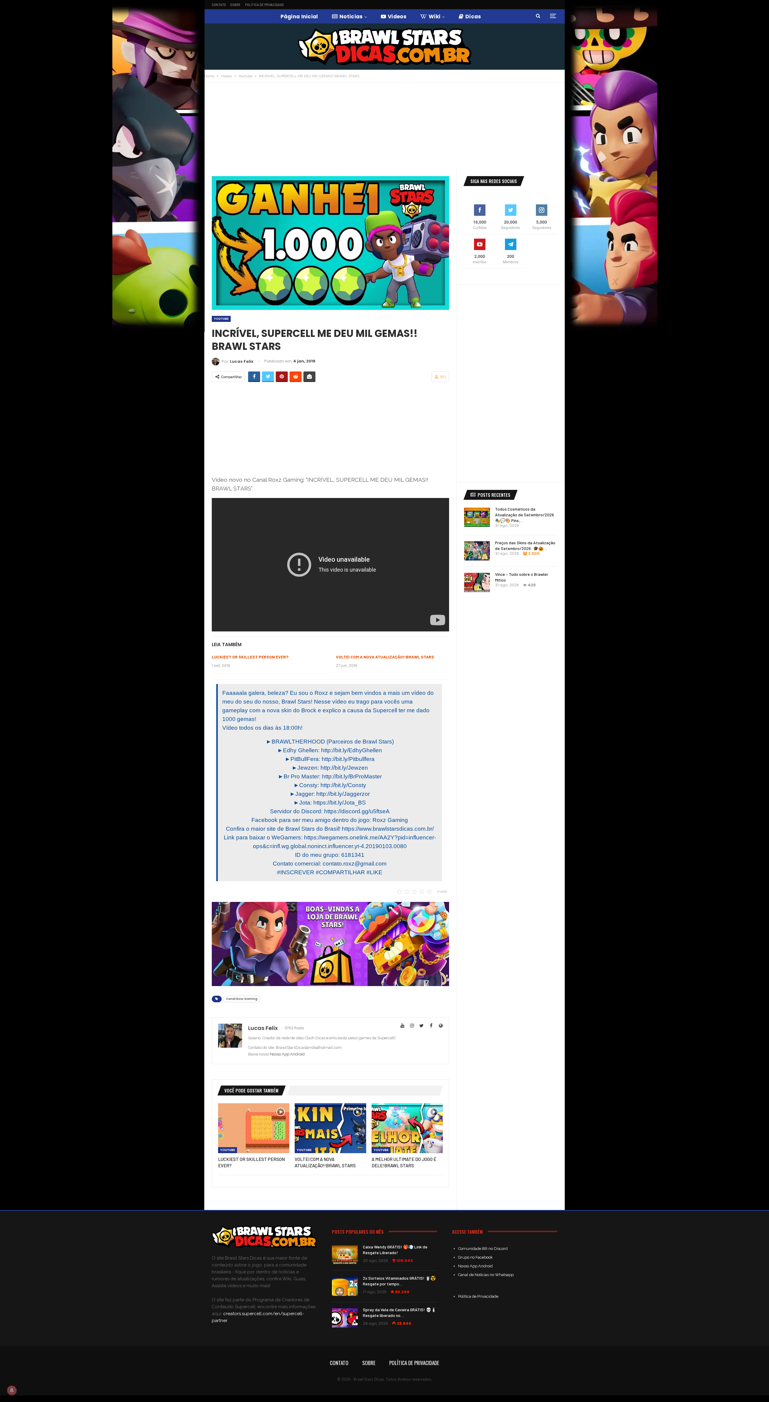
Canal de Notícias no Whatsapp (486, 1274)
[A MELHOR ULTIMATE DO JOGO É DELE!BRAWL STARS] (407, 1128)
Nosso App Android (287, 1054)
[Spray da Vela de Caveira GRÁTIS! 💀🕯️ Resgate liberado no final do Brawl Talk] (345, 1317)
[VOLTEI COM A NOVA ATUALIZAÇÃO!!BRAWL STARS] (330, 1128)
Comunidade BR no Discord (483, 1248)
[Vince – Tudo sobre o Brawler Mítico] (477, 582)
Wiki (434, 16)
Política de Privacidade (264, 5)
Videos (397, 16)
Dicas (473, 16)
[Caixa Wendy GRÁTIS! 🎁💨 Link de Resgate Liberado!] (345, 1255)
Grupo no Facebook (475, 1257)
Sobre (235, 5)
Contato (219, 5)
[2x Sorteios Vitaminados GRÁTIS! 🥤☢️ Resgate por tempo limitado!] (345, 1286)
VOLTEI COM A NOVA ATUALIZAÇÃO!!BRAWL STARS (385, 656)
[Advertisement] (384, 128)
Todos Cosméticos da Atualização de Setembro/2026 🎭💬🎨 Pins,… (524, 514)
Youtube (221, 318)
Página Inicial (299, 16)
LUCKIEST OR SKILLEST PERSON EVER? (250, 656)
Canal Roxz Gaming (241, 999)
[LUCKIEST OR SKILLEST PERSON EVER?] (253, 1128)
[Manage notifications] (12, 1390)
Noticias (351, 16)
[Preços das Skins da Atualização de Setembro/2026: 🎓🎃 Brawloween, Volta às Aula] (477, 550)
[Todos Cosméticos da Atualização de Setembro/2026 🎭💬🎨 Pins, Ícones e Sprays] (477, 517)
